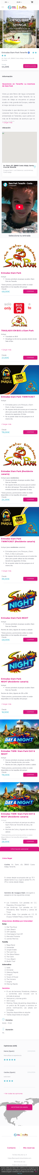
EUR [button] (19, 2)
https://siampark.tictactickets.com (19, 1158)
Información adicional (19, 849)
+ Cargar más (6, 350)
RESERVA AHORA (30, 66)
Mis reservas (29, 1148)
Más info (19, 1173)
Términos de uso (19, 1161)
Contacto (11, 1148)
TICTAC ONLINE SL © (19, 1155)
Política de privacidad (19, 1165)
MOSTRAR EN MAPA (19, 1107)
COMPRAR (30, 291)
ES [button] (6, 2)
